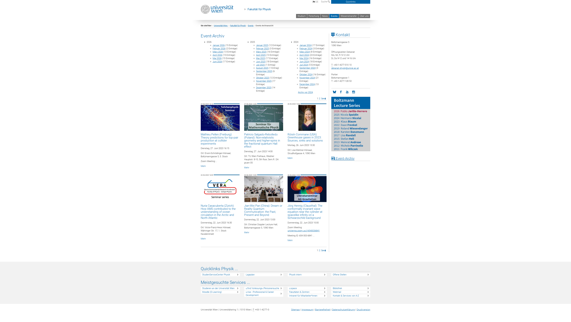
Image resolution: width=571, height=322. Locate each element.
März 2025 (261, 51)
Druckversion (363, 309)
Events (334, 16)
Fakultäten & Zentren (299, 292)
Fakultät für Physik (259, 9)
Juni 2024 (304, 61)
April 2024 (304, 55)
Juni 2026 (217, 61)
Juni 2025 (260, 61)
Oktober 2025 (262, 77)
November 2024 (307, 77)
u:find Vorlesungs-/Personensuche (262, 288)
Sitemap (295, 309)
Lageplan (250, 274)
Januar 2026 (219, 45)
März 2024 (304, 51)
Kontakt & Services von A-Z (346, 295)
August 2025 (262, 68)
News (325, 16)
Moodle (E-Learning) (212, 292)
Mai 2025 (260, 58)
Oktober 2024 (305, 74)
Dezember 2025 (263, 87)
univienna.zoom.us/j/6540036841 (304, 230)
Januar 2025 (262, 45)
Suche (324, 1)
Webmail (337, 292)
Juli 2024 (303, 65)
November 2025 (264, 81)
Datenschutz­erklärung (343, 309)
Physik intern (295, 274)
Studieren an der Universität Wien (218, 288)
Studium (302, 16)
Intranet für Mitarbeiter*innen (303, 295)
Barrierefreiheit (322, 309)
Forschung (314, 16)
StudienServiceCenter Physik (216, 274)
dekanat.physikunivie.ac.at (345, 68)
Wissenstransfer (349, 16)
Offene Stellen (339, 274)
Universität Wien (221, 25)
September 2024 (307, 68)
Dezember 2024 (307, 84)
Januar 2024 (305, 45)
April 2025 (261, 55)
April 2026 (217, 55)
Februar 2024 (305, 48)
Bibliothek (337, 288)
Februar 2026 (219, 48)
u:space (293, 288)
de (316, 1)
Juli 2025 (260, 65)
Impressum (307, 309)
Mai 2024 (303, 58)
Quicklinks (351, 1)
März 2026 (218, 51)
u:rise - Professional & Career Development (260, 293)
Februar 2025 (262, 48)
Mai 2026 (217, 58)
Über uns (364, 16)
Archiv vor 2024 (305, 92)
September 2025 (264, 71)
